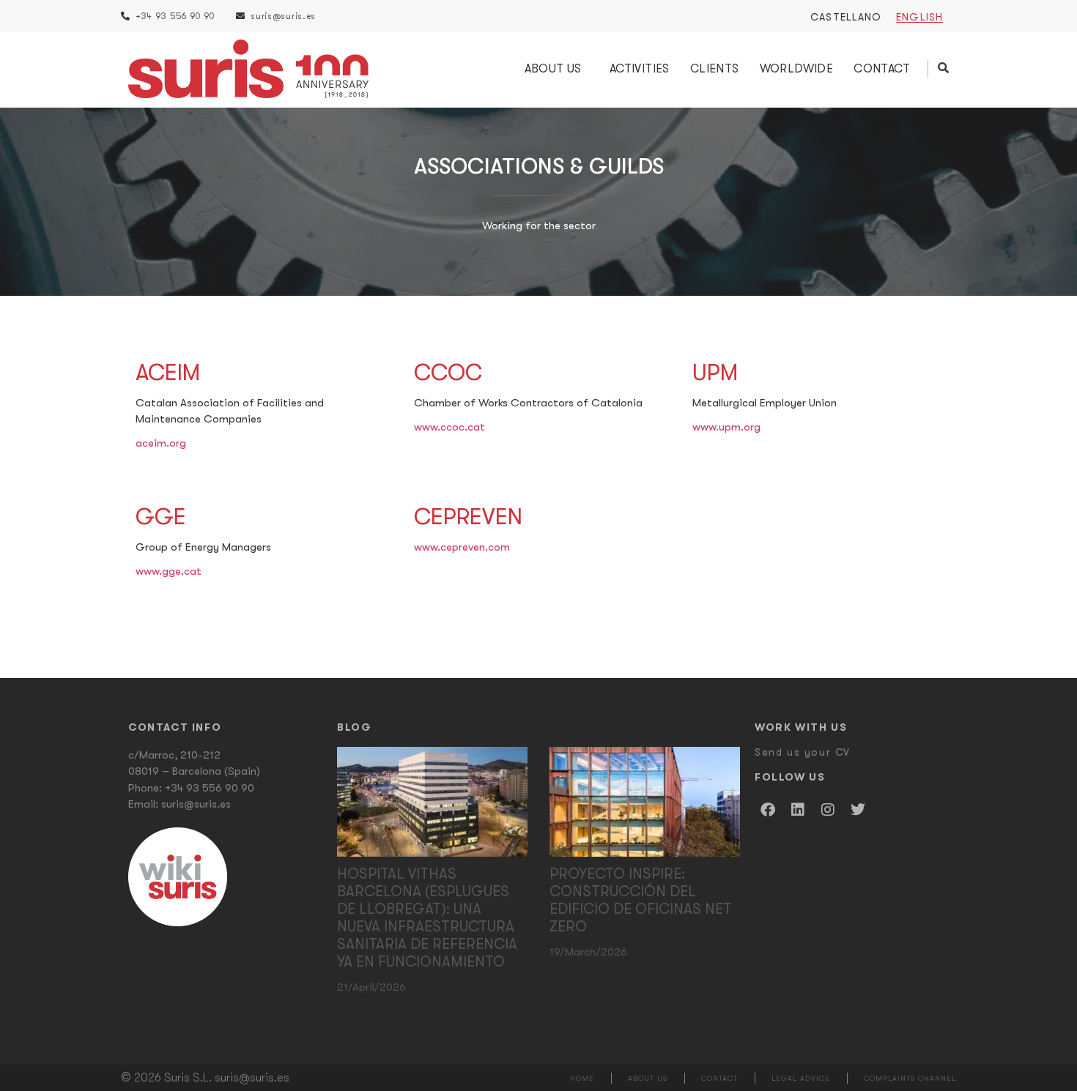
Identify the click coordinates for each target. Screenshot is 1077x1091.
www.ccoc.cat (449, 426)
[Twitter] (858, 810)
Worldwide (797, 68)
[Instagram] (828, 810)
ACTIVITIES (640, 68)
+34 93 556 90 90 (209, 787)
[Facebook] (768, 810)
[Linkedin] (798, 810)
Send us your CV (803, 752)
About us (553, 68)
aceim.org (161, 443)
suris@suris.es (196, 804)
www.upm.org (726, 426)
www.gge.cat (168, 571)
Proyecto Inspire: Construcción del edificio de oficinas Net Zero (640, 900)
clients (714, 68)
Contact (882, 68)
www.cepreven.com (462, 547)
